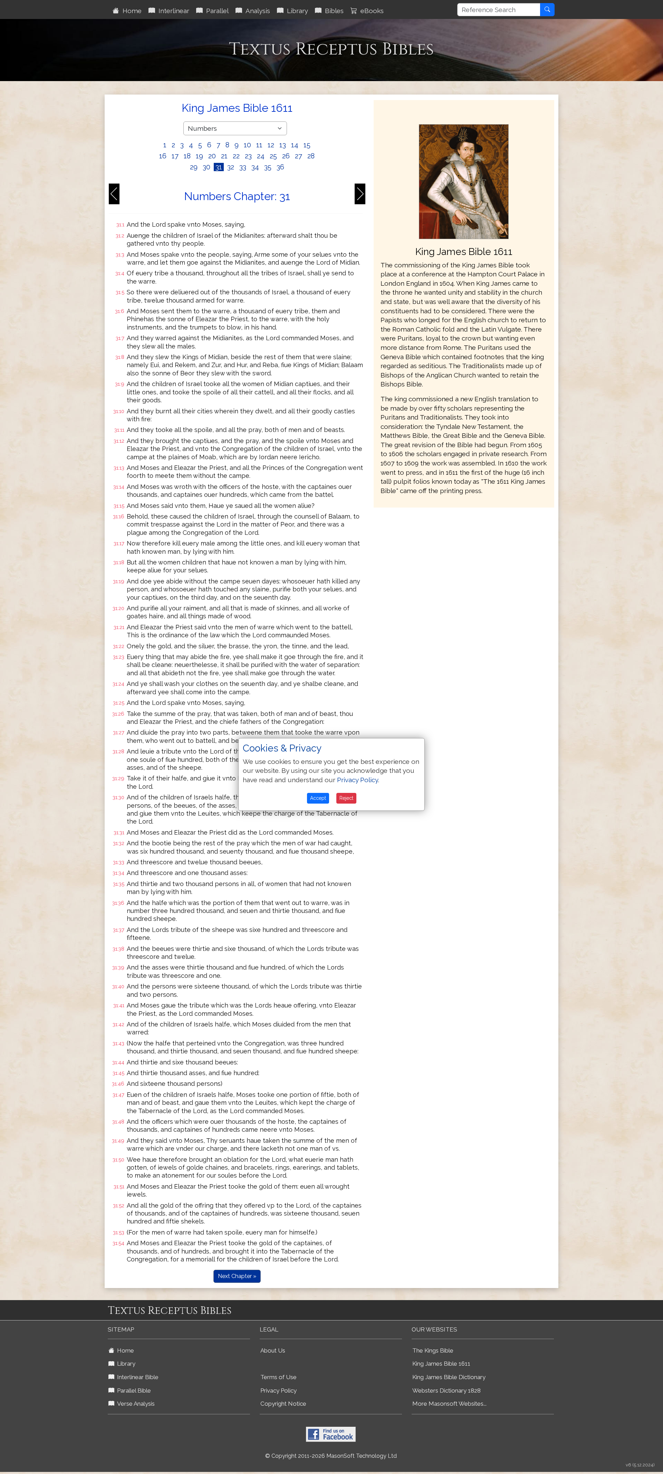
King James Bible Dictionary (449, 1377)
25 (273, 156)
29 (193, 167)
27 (298, 156)
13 (283, 145)
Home (130, 10)
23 (248, 156)
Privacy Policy (278, 1390)
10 (247, 145)
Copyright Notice (283, 1403)
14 (294, 145)
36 (280, 167)
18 (187, 156)
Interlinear (172, 10)
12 (271, 145)
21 (224, 156)
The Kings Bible (432, 1350)
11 (259, 145)
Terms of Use (278, 1377)
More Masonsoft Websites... (449, 1403)
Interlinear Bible (136, 1377)
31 (219, 167)
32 (230, 167)
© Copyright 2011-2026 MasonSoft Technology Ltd (331, 1456)
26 (285, 156)
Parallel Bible (132, 1390)
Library (296, 10)
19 (199, 156)
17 (175, 156)
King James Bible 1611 (441, 1363)
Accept (318, 798)
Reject (346, 798)
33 (243, 167)
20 (212, 156)
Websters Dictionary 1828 (446, 1390)
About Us (272, 1350)
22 (236, 156)
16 (162, 156)
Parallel (216, 10)
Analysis (256, 10)
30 (206, 167)
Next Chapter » (237, 1276)
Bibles (332, 10)
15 (307, 145)
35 (267, 167)
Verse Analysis (134, 1403)
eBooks (370, 10)
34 (255, 167)
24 (260, 156)
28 (311, 156)
